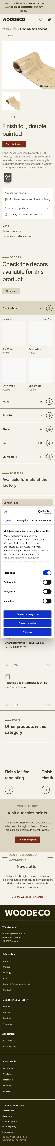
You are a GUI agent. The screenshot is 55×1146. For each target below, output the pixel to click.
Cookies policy (9, 1121)
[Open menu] (49, 19)
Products (7, 1018)
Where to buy (10, 1046)
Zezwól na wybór (27, 623)
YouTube (7, 1074)
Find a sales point (27, 839)
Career (6, 967)
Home (5, 28)
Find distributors (14, 144)
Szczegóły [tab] (22, 520)
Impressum (7, 1132)
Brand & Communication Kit (16, 984)
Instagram (8, 1079)
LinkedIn (7, 1085)
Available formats (11, 231)
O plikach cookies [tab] (41, 520)
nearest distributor (21, 6)
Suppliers (7, 1116)
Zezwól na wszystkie (27, 614)
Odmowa (27, 632)
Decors (6, 1012)
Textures (7, 1024)
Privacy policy (9, 1126)
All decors (11, 291)
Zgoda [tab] (7, 520)
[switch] (47, 582)
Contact (7, 990)
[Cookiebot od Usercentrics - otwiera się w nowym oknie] (38, 512)
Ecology (7, 972)
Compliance (8, 1110)
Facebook (8, 1068)
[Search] (41, 19)
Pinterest (7, 1091)
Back (11, 35)
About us (7, 961)
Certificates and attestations (17, 236)
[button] (27, 308)
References (9, 1041)
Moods (6, 1006)
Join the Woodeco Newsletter (27, 896)
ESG (5, 978)
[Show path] (14, 28)
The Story (19, 1140)
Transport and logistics (14, 1105)
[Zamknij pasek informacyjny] (49, 7)
